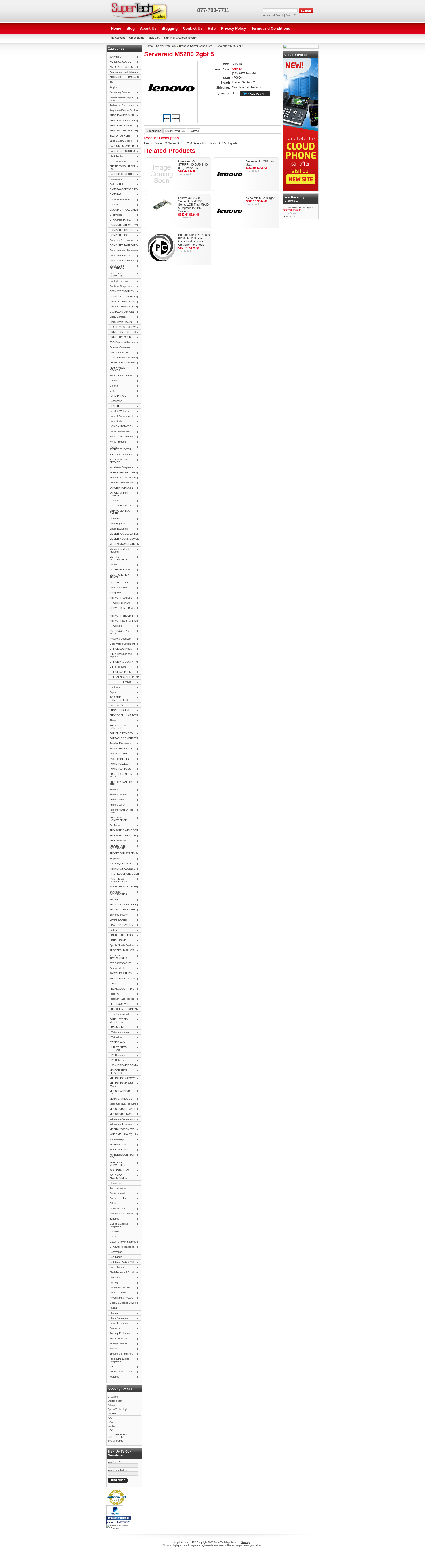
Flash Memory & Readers (122, 1272)
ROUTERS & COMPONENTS (117, 880)
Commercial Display (119, 220)
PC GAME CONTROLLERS (118, 698)
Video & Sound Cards (120, 1371)
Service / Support (118, 914)
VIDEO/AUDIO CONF (120, 1114)
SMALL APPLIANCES (120, 925)
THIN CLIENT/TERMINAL (122, 1009)
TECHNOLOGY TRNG (121, 988)
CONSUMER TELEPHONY (116, 267)
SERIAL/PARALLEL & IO (122, 904)
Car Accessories (118, 1193)
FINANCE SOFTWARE (121, 362)
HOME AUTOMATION (120, 426)
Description (154, 131)
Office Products (117, 667)
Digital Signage (116, 1208)
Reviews (193, 131)
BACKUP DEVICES (119, 135)
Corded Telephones (119, 281)
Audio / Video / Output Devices (120, 98)
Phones (113, 1313)
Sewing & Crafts (117, 920)
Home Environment (119, 431)
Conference (116, 1252)
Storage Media (116, 968)
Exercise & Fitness (119, 352)
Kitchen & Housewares (121, 482)
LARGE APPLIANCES (120, 487)
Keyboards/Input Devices (122, 477)
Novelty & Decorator (119, 638)
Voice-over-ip (116, 1139)
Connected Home (118, 1198)
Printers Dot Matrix (119, 794)
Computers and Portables (122, 250)
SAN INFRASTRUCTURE (122, 886)
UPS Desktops (117, 1055)
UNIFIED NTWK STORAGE (117, 1048)
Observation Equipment (121, 644)
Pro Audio (114, 825)
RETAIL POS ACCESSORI (123, 868)
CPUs (112, 1203)
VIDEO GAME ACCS (120, 1098)
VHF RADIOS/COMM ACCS (120, 1084)
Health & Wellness (118, 411)
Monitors (113, 564)
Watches (113, 1376)
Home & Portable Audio (121, 416)
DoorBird (112, 1413)
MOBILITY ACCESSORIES (123, 533)
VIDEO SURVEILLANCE (122, 1109)
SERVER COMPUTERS (121, 909)
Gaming (113, 380)
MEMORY (114, 518)
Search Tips (292, 15)
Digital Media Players (120, 322)
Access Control (118, 1188)
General (113, 385)
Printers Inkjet (116, 799)
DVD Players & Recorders (123, 342)
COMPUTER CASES (120, 235)
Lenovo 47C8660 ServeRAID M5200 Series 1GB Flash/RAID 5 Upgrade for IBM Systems (193, 204)
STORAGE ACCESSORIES (117, 956)
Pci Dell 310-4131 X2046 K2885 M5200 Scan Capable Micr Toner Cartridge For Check (194, 239)
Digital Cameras (117, 317)
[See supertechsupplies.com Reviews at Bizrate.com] (118, 1520)
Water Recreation (118, 1149)
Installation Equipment (120, 467)
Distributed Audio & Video (122, 1262)
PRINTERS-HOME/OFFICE (117, 819)
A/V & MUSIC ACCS (119, 62)
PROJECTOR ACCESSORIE (116, 847)
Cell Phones (115, 214)
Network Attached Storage (123, 1213)
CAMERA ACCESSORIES (122, 189)
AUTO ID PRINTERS (120, 125)
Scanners (114, 1328)
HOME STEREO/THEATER (119, 448)
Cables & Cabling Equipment (118, 1225)
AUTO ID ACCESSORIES (122, 120)
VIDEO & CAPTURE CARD (119, 1092)
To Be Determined (118, 1014)
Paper (112, 692)
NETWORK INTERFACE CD (122, 609)
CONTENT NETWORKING (117, 274)
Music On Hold (117, 1292)
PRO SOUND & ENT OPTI (123, 835)
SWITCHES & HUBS (120, 973)
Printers (113, 789)
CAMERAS (114, 194)
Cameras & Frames (119, 199)
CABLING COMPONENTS (123, 174)
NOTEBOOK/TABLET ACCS (120, 632)
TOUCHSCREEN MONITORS (118, 1020)
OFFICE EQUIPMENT (121, 649)
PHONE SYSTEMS (119, 710)
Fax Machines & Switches (122, 357)
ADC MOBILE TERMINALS (123, 77)
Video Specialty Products (122, 1104)
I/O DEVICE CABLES (120, 454)
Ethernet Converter (120, 347)
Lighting (113, 1282)
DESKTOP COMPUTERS (122, 296)
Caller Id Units (116, 184)
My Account (118, 37)
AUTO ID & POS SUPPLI (122, 115)
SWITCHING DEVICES (121, 978)
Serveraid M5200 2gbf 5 (300, 207)
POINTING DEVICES (120, 733)
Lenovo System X (243, 82)
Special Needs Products (121, 945)
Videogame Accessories (121, 1119)
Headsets (114, 1277)
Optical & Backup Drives (122, 1303)
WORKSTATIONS (118, 1170)
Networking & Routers (120, 1297)
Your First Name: (117, 1462)
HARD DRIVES (117, 396)
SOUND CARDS (118, 940)
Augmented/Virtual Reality (122, 110)
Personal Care (116, 705)
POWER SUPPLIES (119, 769)
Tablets (112, 983)
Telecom (113, 993)
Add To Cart (289, 216)
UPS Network (116, 1060)
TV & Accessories (118, 1032)
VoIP (111, 1366)
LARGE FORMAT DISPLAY (118, 494)
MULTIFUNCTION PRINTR (118, 576)
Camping (113, 204)
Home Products (117, 441)
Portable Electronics (119, 743)
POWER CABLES (118, 763)
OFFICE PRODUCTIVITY (122, 661)
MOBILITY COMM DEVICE (123, 539)
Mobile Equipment (118, 528)
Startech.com (115, 1400)
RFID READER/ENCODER (123, 874)
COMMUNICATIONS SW (122, 225)
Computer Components (121, 240)
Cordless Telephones (120, 286)
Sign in (168, 37)
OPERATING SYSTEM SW (123, 677)
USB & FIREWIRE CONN (122, 1065)
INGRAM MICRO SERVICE (118, 461)
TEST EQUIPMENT (119, 1004)
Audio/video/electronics (121, 105)
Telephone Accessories (121, 999)
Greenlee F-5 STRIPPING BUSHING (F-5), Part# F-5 (193, 165)
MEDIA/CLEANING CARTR (119, 512)
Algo (112, 82)
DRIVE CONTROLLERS (122, 332)
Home (149, 46)
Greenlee (113, 1396)
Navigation (114, 592)
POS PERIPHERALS (120, 748)
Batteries (113, 1218)
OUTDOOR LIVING (119, 682)
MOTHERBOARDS (119, 569)
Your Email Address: (118, 1470)
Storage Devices (118, 1343)
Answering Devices (119, 92)
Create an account (186, 37)
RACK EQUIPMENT (119, 863)
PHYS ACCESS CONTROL (117, 726)
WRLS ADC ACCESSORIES (117, 1176)
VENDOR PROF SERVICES (118, 1071)
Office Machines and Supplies (120, 655)
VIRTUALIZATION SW (121, 1129)
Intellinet (112, 1426)
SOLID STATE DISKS (120, 935)
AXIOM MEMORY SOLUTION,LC (117, 1435)
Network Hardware (119, 603)
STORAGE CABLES (119, 963)
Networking (115, 626)
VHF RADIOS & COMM (121, 1078)
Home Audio (115, 421)
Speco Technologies (118, 1409)
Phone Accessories (119, 1318)
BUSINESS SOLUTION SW (121, 167)
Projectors (114, 858)
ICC (110, 1417)
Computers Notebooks (121, 260)
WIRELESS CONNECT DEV (121, 1156)
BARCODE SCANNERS (121, 146)
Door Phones (116, 1267)
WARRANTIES (117, 1144)
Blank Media (115, 156)
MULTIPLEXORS (118, 582)
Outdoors (114, 687)
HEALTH (113, 406)
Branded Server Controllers (195, 46)
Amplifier (114, 87)
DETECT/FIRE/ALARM (121, 301)
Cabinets (114, 1231)
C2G (110, 1422)
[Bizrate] (125, 1522)
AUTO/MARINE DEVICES (122, 130)
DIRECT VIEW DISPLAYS (122, 327)
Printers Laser (116, 804)
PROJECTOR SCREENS (122, 853)
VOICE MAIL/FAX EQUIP (122, 1134)
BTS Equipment (117, 161)
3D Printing (114, 56)
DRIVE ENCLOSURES (121, 337)
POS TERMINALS (118, 758)
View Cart (154, 37)
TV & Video (115, 1037)
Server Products (117, 1338)
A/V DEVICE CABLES (120, 67)
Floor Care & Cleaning (120, 375)
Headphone (116, 401)
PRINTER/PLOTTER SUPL (120, 783)
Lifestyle (113, 500)
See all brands (115, 1440)
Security (113, 899)
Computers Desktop (119, 255)
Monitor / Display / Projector (118, 550)
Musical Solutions (118, 587)
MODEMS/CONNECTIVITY (123, 544)
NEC (110, 1430)
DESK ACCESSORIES (121, 291)
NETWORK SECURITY (121, 615)
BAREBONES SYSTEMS (122, 151)
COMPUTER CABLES (120, 230)
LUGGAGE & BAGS (119, 505)
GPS (111, 390)
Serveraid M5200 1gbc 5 (261, 198)
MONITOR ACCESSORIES (117, 558)
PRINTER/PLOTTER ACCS (120, 775)
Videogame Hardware (120, 1124)
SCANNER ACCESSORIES (117, 893)
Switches (113, 1348)
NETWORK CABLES (120, 597)
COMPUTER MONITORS (122, 245)
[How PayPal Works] (114, 1515)
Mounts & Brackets (119, 1287)
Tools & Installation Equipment (118, 1360)
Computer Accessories (121, 1247)
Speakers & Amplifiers (120, 1353)
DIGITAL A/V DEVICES (121, 311)
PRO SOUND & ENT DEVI (123, 830)
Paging (113, 1308)
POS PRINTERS (118, 753)
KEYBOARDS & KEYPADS (123, 472)
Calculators (115, 179)
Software (113, 930)
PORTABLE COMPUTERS (123, 738)
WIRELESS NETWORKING (117, 1163)
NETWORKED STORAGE (123, 620)
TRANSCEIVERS (118, 1027)
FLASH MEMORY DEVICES (118, 369)
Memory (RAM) (117, 523)
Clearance (115, 1183)
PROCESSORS (117, 840)
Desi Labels (116, 1257)
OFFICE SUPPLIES (119, 672)
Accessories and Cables (122, 72)
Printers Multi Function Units (120, 811)
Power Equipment (118, 1323)
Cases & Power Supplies (122, 1241)
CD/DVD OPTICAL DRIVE (123, 209)
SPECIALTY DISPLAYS (121, 950)
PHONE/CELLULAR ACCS (123, 715)
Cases (113, 1236)
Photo (112, 720)
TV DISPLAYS (116, 1042)
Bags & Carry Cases (120, 141)
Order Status (136, 37)
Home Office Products (120, 436)
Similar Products (175, 131)
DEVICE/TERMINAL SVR (122, 306)
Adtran (111, 1405)
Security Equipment (119, 1333)
